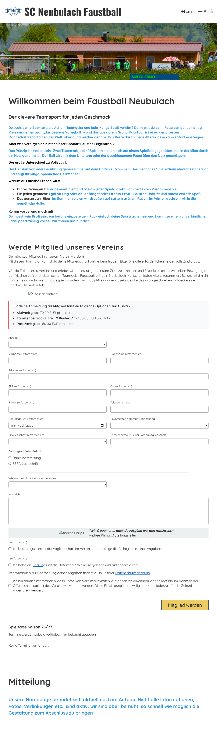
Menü (207, 11)
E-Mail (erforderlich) (21, 402)
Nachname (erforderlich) (126, 353)
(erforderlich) (17, 542)
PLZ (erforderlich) (19, 386)
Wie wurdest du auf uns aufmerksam (32, 478)
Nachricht (14, 494)
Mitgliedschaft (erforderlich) (26, 435)
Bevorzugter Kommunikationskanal (133, 418)
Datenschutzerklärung (132, 573)
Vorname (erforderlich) (23, 353)
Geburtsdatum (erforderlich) (26, 418)
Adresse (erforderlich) (22, 370)
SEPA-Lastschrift (25, 463)
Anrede (13, 337)
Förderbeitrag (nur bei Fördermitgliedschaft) (138, 435)
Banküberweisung (26, 458)
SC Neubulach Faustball (72, 11)
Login (188, 11)
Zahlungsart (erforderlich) (25, 451)
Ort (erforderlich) (121, 386)
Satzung (39, 565)
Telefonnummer (120, 402)
